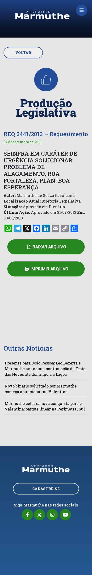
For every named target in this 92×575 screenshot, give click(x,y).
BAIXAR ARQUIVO (49, 246)
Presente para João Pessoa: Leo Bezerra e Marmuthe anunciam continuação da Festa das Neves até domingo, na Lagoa (45, 368)
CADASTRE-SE (46, 489)
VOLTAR (23, 52)
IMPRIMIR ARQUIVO (49, 268)
